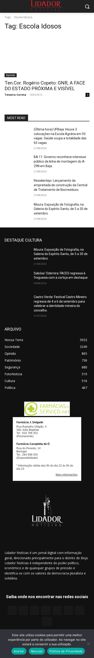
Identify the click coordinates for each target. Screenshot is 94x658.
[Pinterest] (57, 610)
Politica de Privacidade (66, 651)
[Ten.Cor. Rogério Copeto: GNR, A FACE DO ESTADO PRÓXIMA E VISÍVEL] (47, 56)
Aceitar (19, 651)
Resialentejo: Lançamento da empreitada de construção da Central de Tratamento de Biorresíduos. (60, 185)
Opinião (10, 75)
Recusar (37, 651)
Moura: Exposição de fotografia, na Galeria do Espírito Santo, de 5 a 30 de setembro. (61, 209)
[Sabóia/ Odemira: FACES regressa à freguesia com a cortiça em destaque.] (17, 280)
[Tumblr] (68, 610)
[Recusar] (88, 643)
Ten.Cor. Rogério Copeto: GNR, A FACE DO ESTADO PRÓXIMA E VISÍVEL (45, 85)
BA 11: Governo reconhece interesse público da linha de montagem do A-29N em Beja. (60, 161)
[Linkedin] (34, 610)
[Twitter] (79, 610)
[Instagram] (23, 610)
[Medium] (45, 610)
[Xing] (46, 621)
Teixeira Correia (15, 94)
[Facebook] (12, 610)
